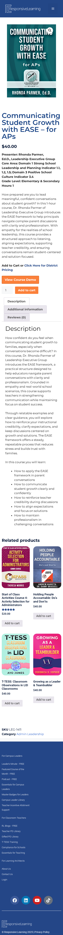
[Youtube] (37, 900)
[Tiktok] (48, 900)
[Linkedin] (26, 900)
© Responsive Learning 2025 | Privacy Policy (26, 932)
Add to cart (26, 290)
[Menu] (53, 8)
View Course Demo (20, 280)
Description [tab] (17, 301)
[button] (50, 30)
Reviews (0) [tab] (17, 317)
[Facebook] (14, 900)
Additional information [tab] (25, 309)
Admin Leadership (30, 734)
